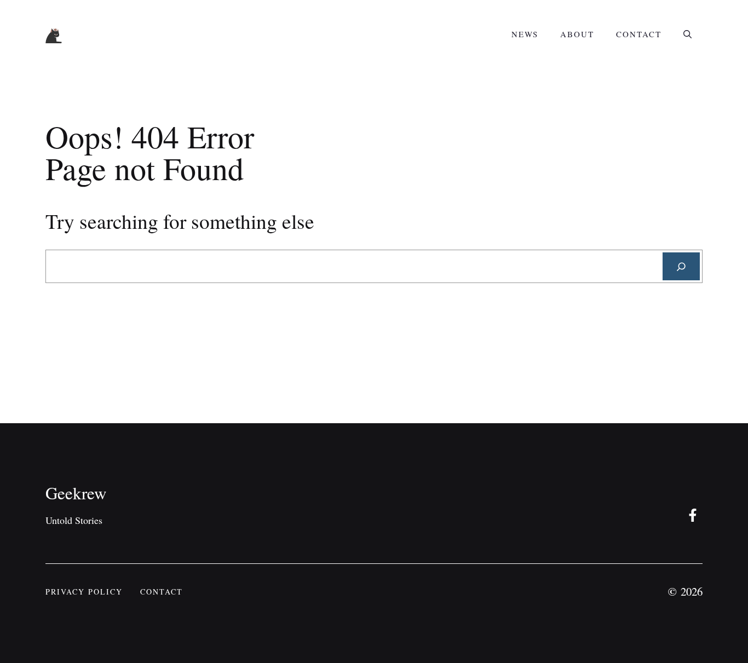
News (524, 33)
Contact (638, 33)
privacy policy (84, 591)
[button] (687, 34)
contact (161, 591)
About (577, 33)
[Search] (681, 266)
